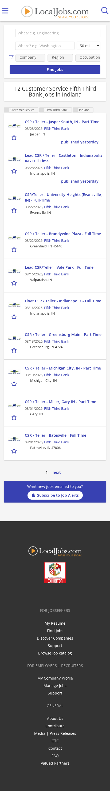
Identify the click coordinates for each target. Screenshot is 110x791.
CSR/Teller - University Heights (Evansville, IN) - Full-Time (63, 197)
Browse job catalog (55, 653)
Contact (55, 748)
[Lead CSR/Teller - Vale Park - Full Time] (14, 271)
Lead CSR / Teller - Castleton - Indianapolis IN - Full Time (63, 158)
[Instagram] (69, 594)
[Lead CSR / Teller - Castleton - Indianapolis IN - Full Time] (14, 159)
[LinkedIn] (52, 594)
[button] (12, 57)
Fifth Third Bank (56, 128)
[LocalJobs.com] (55, 10)
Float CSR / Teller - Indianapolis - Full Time (63, 300)
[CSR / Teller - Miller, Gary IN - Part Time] (14, 405)
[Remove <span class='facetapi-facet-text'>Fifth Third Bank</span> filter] (42, 110)
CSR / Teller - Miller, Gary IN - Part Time (60, 401)
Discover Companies (55, 638)
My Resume (55, 623)
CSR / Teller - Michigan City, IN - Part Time (63, 368)
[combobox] (57, 33)
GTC (55, 740)
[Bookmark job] (14, 137)
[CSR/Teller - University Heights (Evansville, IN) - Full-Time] (14, 198)
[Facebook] (34, 594)
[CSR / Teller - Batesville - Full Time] (14, 439)
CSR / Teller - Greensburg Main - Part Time (63, 334)
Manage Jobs (55, 685)
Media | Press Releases (55, 733)
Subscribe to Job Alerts (58, 495)
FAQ (55, 755)
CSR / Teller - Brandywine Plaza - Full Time (63, 233)
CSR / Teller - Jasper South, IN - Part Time (62, 121)
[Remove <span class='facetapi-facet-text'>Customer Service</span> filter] (6, 110)
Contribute (55, 725)
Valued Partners (55, 763)
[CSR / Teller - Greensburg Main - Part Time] (14, 338)
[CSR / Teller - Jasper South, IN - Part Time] (14, 125)
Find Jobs (55, 630)
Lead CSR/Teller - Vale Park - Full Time (59, 267)
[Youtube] (60, 594)
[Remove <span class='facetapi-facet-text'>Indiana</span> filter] (75, 110)
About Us (55, 718)
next (57, 472)
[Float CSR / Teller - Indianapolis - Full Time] (14, 304)
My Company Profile (55, 678)
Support (55, 645)
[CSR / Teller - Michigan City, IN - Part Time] (14, 372)
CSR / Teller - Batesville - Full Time (55, 435)
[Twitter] (43, 594)
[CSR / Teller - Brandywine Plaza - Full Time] (14, 237)
